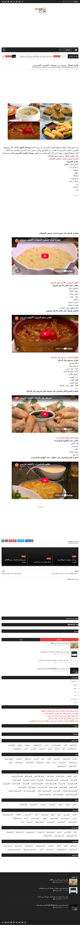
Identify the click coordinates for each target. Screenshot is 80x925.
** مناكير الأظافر (17, 818)
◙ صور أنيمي (73, 780)
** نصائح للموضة (62, 822)
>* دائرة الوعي (40, 762)
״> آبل (63, 749)
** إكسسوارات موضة (8, 814)
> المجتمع (36, 759)
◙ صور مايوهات (73, 787)
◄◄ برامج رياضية (59, 835)
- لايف (47, 69)
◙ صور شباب (25, 783)
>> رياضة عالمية (19, 762)
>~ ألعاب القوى (73, 766)
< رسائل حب (43, 804)
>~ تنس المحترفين (62, 766)
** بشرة (75, 818)
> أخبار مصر (57, 759)
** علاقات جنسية (35, 818)
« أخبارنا (66, 846)
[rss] (14, 1)
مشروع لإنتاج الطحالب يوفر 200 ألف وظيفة (15, 561)
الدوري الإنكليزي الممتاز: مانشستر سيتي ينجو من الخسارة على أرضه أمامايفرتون (53, 721)
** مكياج (26, 818)
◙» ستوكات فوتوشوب (44, 794)
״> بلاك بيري (34, 749)
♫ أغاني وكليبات (48, 835)
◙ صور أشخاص (60, 776)
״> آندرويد (57, 749)
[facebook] (22, 1)
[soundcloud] (3, 1)
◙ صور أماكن (28, 776)
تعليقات (21, 639)
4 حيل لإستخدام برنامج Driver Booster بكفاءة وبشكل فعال (53, 668)
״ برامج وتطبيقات (37, 745)
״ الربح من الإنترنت (56, 745)
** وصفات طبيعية (39, 822)
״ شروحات (28, 745)
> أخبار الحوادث (66, 759)
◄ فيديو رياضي (51, 832)
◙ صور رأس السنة (72, 783)
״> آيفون (50, 749)
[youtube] (19, 1)
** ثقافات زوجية (54, 818)
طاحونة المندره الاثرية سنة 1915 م (59, 643)
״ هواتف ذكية (12, 745)
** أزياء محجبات (28, 814)
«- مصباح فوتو (73, 849)
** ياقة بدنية (30, 822)
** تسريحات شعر (65, 818)
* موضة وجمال (45, 814)
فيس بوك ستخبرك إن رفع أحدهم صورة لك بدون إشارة (57, 56)
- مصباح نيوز (74, 699)
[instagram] (8, 1)
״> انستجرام (42, 749)
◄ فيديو (59, 832)
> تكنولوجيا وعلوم (9, 759)
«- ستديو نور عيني (7, 846)
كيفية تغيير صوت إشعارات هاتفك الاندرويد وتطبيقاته (54, 652)
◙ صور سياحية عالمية (50, 783)
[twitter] (11, 1)
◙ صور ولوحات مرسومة (15, 791)
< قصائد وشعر (33, 804)
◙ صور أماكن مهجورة (17, 776)
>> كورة (11, 762)
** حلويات (45, 818)
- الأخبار (74, 556)
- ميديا (75, 702)
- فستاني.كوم (54, 69)
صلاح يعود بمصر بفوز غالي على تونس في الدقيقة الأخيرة (61, 713)
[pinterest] (17, 1)
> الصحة (49, 759)
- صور (75, 692)
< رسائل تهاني (52, 804)
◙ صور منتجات (22, 787)
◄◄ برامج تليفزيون (72, 835)
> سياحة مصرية (63, 762)
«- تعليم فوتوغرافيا (40, 846)
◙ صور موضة (56, 791)
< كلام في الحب (23, 804)
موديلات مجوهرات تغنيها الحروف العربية (66, 561)
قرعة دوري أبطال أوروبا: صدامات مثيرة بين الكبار (63, 718)
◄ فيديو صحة (40, 832)
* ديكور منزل (67, 814)
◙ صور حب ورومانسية (28, 780)
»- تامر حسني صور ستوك (30, 849)
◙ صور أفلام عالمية (39, 776)
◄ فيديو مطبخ (36, 69)
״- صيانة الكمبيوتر (72, 749)
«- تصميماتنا (51, 846)
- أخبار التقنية (29, 56)
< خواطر (61, 804)
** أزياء (37, 814)
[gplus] (5, 1)
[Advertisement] (40, 30)
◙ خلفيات (68, 776)
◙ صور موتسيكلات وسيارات (70, 791)
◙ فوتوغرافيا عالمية (58, 794)
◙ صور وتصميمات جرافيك (44, 791)
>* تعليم (48, 762)
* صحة (59, 814)
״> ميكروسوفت (18, 749)
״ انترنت (47, 745)
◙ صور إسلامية (64, 780)
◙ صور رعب (62, 783)
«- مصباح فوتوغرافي (62, 849)
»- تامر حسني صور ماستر (14, 849)
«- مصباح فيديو (50, 849)
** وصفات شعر (51, 822)
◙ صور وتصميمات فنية (29, 791)
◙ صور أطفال (49, 776)
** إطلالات (18, 814)
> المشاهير (19, 759)
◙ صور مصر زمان (42, 787)
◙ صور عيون (7, 783)
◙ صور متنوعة (62, 787)
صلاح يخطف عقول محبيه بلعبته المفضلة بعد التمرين (62, 716)
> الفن (43, 759)
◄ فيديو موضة (10, 832)
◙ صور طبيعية (16, 783)
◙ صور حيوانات (17, 780)
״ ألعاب (66, 745)
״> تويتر (26, 749)
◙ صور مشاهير (53, 787)
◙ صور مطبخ (31, 787)
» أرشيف (41, 849)
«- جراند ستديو (18, 846)
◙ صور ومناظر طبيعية (71, 794)
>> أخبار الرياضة (30, 762)
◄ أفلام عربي (67, 832)
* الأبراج (75, 814)
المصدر (40, 507)
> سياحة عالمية (73, 762)
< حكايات (68, 804)
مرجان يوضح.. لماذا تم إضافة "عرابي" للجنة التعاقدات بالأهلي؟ (59, 711)
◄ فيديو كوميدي (30, 832)
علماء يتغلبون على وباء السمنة (42, 562)
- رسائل (75, 688)
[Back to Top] (3, 922)
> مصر (54, 762)
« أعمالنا (59, 846)
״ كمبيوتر (20, 745)
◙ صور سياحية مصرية (37, 783)
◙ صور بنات (40, 780)
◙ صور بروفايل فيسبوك (52, 780)
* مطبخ (43, 69)
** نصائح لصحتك (73, 822)
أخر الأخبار (59, 639)
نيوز (30, 69)
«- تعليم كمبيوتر (29, 846)
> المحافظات (28, 759)
